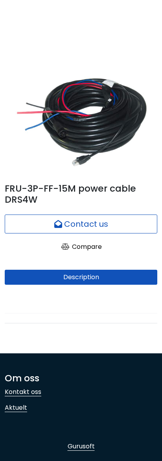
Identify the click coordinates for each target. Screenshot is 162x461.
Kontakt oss (23, 391)
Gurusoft (81, 446)
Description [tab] (81, 277)
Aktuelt (16, 407)
